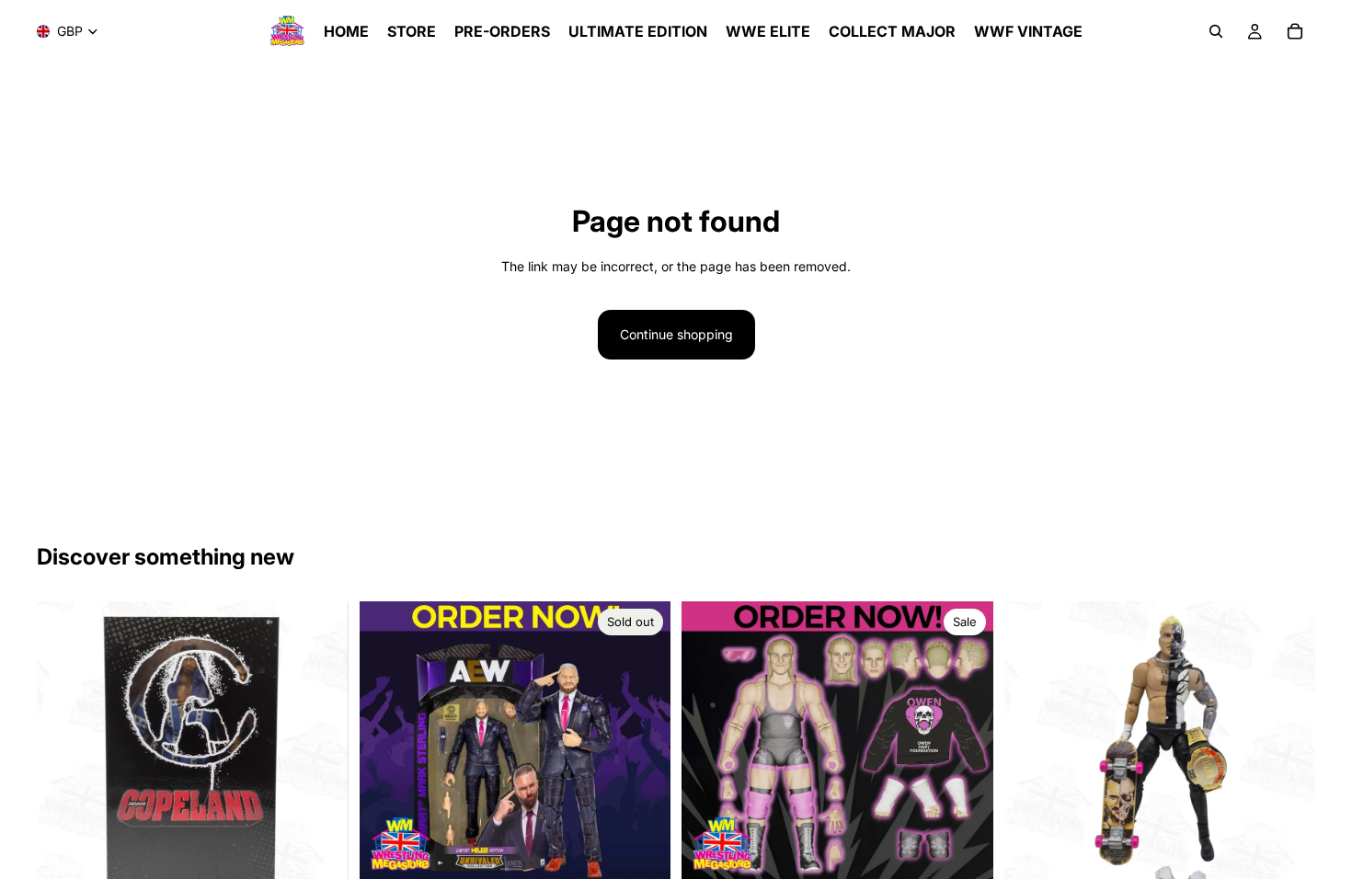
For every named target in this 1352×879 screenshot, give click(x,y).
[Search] (1216, 31)
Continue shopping (676, 334)
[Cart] (1295, 31)
